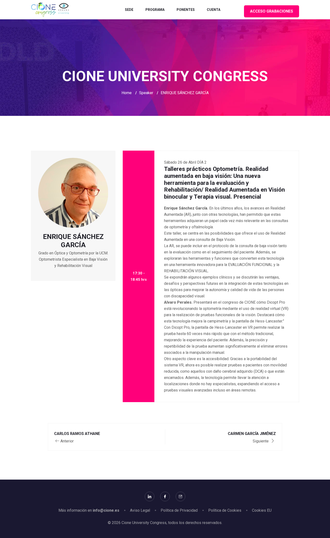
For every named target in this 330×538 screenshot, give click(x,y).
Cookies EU (262, 510)
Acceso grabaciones (271, 11)
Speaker (146, 93)
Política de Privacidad (179, 510)
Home (127, 93)
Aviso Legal (140, 510)
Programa (155, 10)
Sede (129, 10)
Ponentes (186, 10)
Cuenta (213, 10)
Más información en (88, 510)
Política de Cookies (224, 510)
